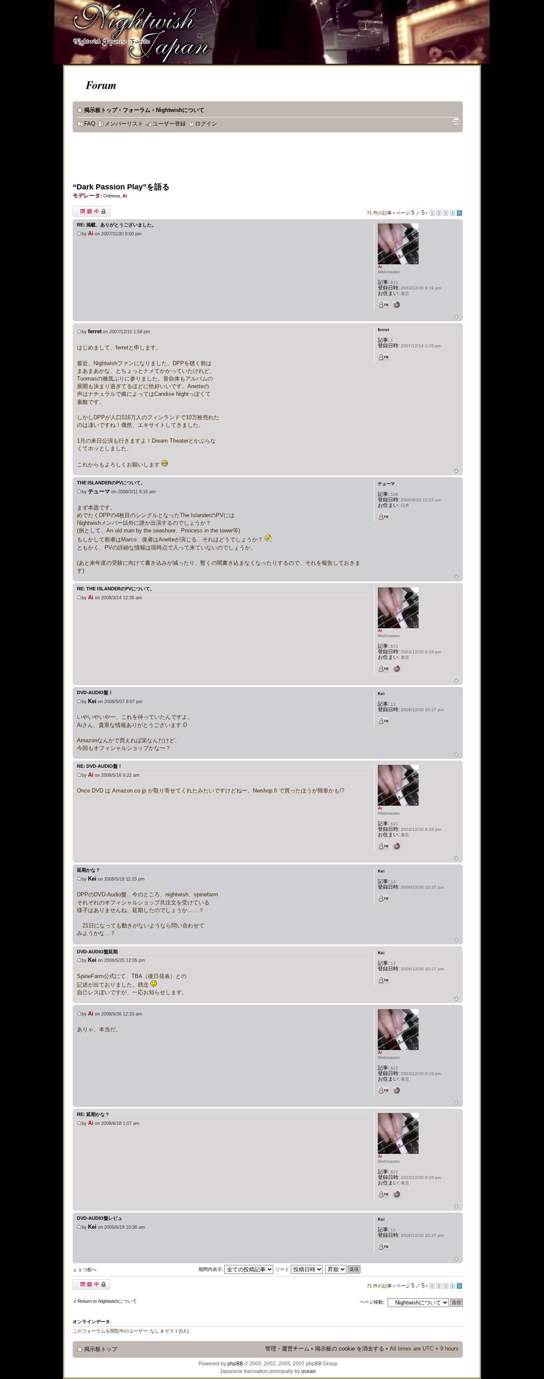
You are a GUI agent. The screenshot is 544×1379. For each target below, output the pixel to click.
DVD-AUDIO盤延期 (97, 951)
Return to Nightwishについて (107, 1301)
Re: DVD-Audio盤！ (99, 766)
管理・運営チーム (287, 1349)
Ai (124, 195)
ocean (308, 1371)
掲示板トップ (100, 110)
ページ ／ (410, 212)
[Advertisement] (227, 160)
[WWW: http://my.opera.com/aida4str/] (396, 304)
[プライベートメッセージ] (384, 304)
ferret (95, 331)
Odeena (111, 195)
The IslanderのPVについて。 (111, 482)
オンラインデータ (91, 1321)
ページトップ (456, 317)
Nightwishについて (180, 110)
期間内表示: (211, 1269)
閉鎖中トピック (89, 209)
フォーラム (136, 110)
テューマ (99, 491)
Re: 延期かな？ (93, 1114)
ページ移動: (372, 1302)
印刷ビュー (456, 122)
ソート (283, 1269)
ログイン (206, 124)
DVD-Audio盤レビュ (99, 1218)
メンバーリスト (124, 124)
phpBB (235, 1363)
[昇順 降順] (343, 1269)
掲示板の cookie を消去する (349, 1349)
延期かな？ (88, 870)
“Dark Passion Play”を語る (121, 187)
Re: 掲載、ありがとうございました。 (116, 224)
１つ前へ (87, 1269)
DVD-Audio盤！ (95, 692)
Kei (92, 701)
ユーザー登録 (169, 124)
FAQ (89, 124)
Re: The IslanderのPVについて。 (116, 588)
